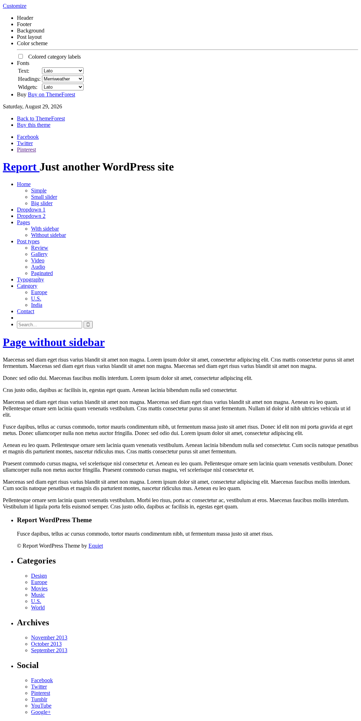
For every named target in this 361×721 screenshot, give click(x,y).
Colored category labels (52, 57)
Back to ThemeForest (41, 118)
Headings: (29, 79)
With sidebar (45, 229)
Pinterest (26, 150)
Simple (39, 190)
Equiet (95, 546)
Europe (39, 292)
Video (37, 260)
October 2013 (46, 644)
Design (39, 576)
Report (21, 166)
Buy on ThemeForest (51, 94)
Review (39, 248)
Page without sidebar (54, 342)
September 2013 (49, 650)
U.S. (36, 299)
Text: (23, 71)
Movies (39, 588)
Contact (25, 311)
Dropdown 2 (31, 216)
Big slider (42, 203)
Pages (23, 222)
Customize (14, 6)
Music (38, 595)
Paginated (42, 273)
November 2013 (49, 637)
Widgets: (27, 87)
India (36, 305)
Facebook (28, 137)
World (38, 607)
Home (24, 184)
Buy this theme (33, 125)
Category (27, 286)
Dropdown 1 (31, 210)
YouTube (41, 706)
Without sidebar (48, 235)
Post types (28, 241)
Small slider (44, 197)
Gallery (39, 254)
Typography (30, 279)
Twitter (25, 143)
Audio (38, 267)
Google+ (41, 712)
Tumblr (39, 699)
